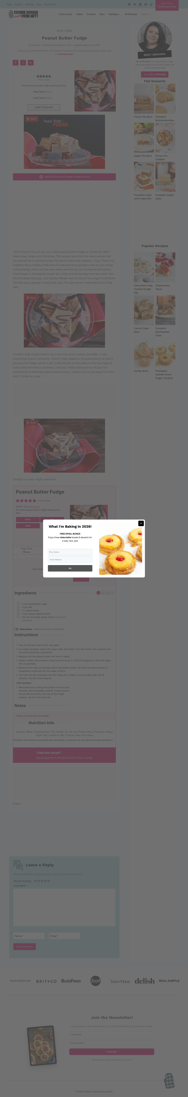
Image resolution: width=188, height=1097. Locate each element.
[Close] (141, 523)
